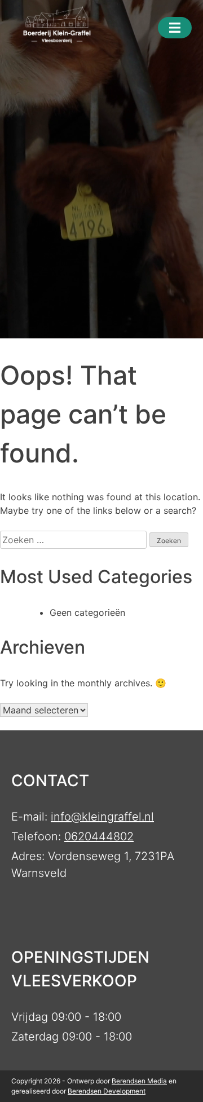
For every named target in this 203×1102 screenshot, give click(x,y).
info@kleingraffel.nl (102, 816)
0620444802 (99, 836)
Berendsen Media (139, 1081)
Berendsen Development (106, 1091)
